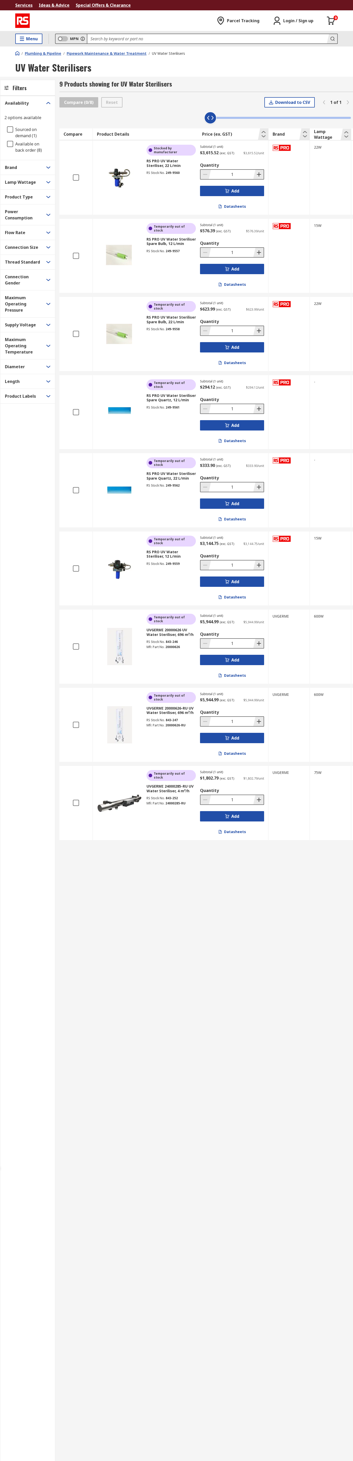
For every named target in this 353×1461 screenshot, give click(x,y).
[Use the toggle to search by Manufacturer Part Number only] (83, 39)
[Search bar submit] (332, 38)
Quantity (209, 165)
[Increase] (258, 174)
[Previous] (324, 102)
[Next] (348, 102)
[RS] (22, 20)
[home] (17, 53)
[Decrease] (206, 174)
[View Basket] (331, 20)
